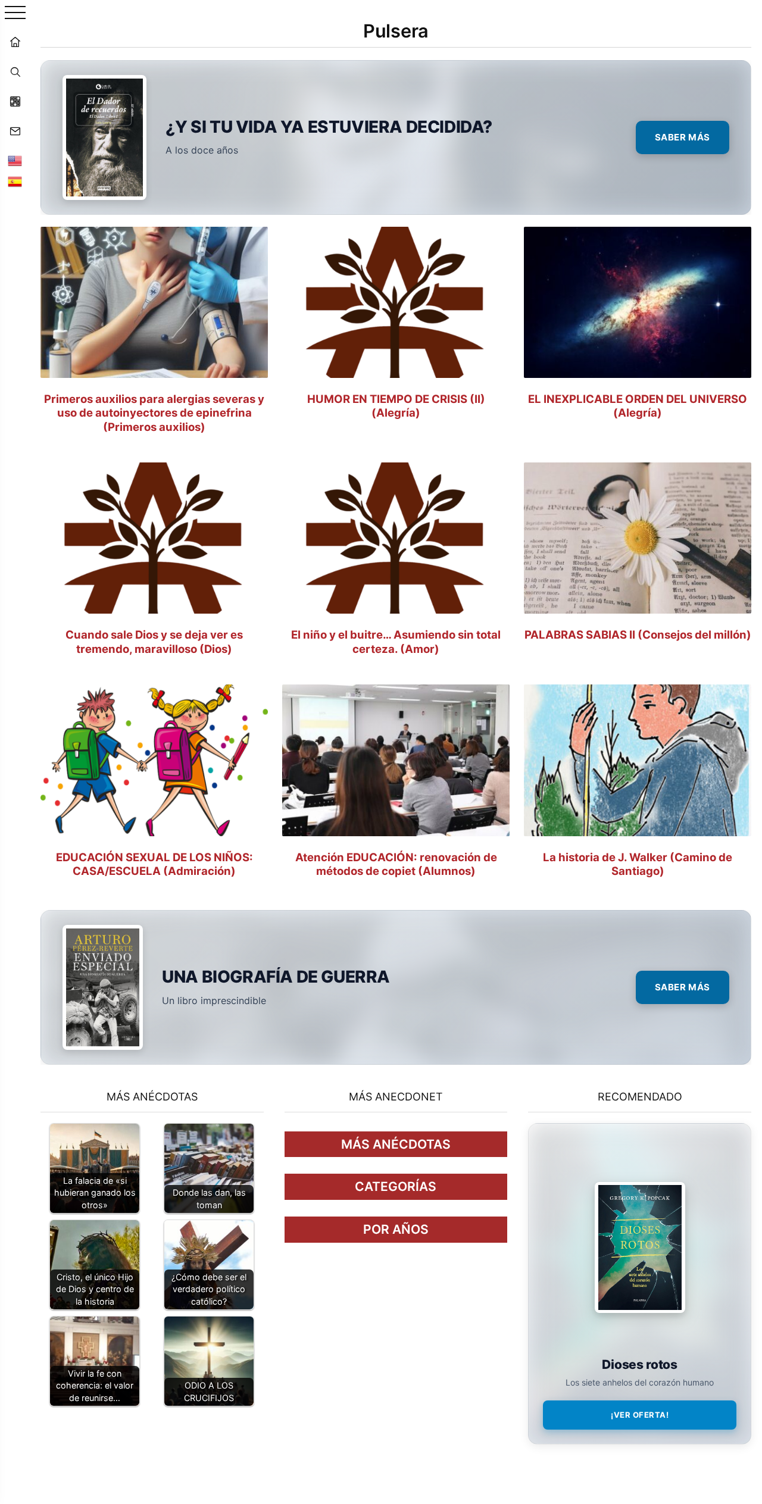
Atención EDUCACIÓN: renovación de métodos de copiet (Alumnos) (396, 864)
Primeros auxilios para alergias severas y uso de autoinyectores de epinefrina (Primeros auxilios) (154, 412)
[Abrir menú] (15, 13)
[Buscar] (15, 71)
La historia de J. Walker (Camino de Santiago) (637, 864)
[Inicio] (15, 42)
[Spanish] (15, 181)
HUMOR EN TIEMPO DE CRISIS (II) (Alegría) (396, 405)
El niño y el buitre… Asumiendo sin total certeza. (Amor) (396, 641)
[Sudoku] (15, 101)
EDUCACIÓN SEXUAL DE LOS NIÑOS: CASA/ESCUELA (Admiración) (154, 864)
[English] (15, 161)
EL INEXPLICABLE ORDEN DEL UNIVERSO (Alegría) (637, 405)
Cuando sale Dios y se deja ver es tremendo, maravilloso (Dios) (154, 641)
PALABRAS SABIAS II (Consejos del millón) (637, 634)
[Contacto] (15, 131)
